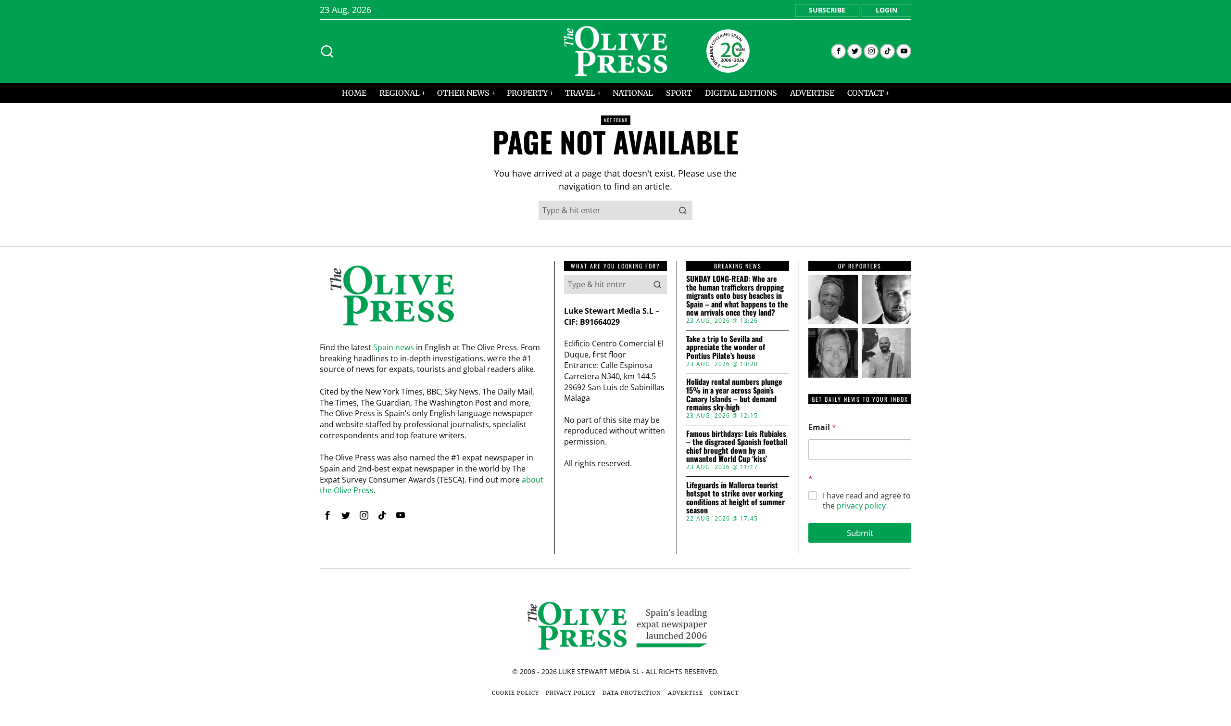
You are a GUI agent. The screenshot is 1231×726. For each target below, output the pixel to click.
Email (822, 427)
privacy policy (861, 505)
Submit (860, 532)
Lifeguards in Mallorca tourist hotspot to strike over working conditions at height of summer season (735, 498)
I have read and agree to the (867, 501)
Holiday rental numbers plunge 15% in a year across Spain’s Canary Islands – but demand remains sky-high (734, 394)
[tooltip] (838, 51)
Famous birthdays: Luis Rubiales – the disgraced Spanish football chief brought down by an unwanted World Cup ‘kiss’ (736, 446)
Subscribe (827, 9)
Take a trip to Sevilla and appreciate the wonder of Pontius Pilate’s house (725, 347)
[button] (682, 210)
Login (886, 9)
